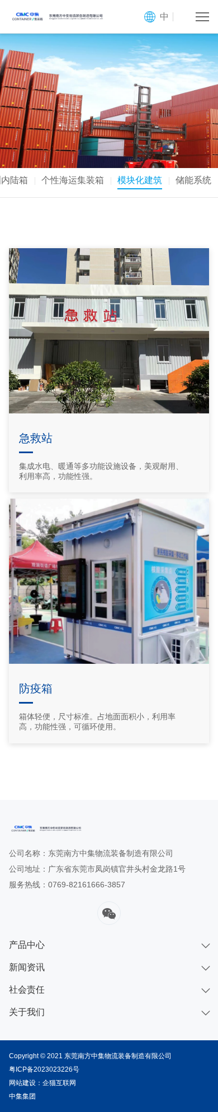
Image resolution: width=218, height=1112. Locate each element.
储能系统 (193, 180)
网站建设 (22, 1083)
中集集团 (22, 1096)
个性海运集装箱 (72, 180)
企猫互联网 (59, 1083)
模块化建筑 (139, 180)
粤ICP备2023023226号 (44, 1069)
